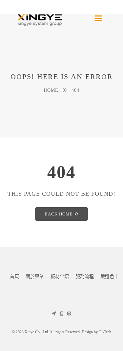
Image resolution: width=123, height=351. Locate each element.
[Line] (69, 314)
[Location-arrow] (54, 314)
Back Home (59, 214)
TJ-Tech (105, 332)
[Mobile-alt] (61, 314)
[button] (98, 18)
